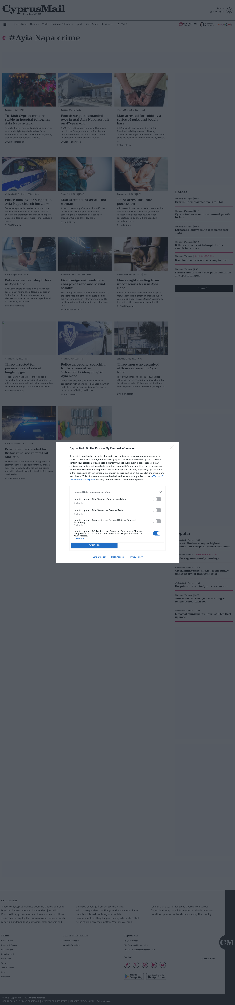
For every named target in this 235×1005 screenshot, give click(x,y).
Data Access (117, 557)
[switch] (157, 499)
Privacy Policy (136, 557)
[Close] (173, 448)
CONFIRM (94, 545)
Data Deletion (99, 557)
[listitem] (117, 492)
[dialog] (117, 502)
